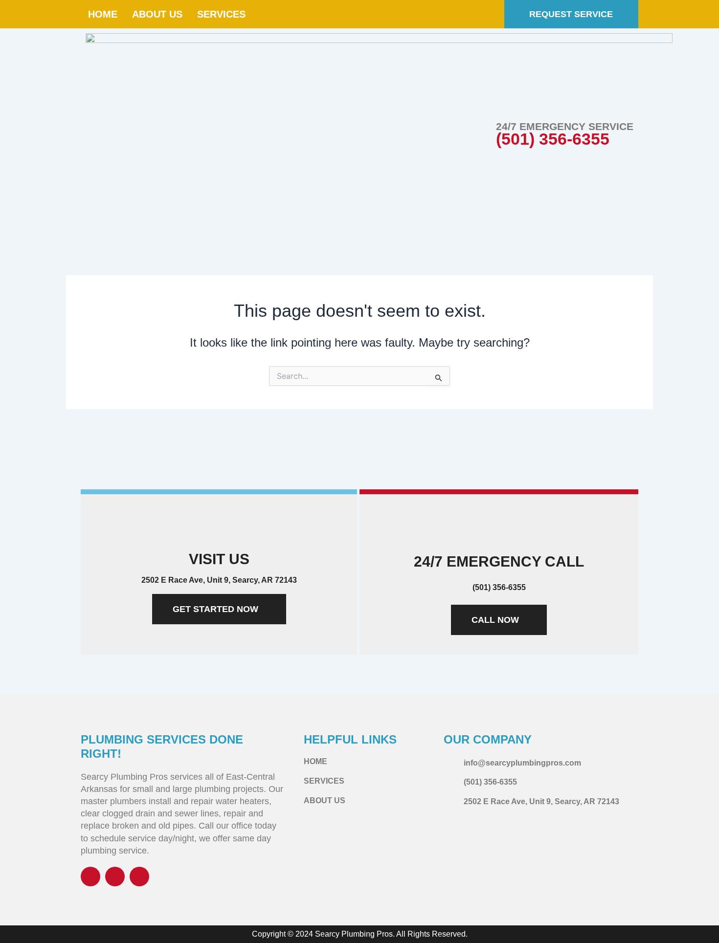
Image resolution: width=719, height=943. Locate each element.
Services (221, 14)
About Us (157, 14)
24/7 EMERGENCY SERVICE (564, 126)
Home (102, 14)
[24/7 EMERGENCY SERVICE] (475, 136)
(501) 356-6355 (552, 139)
